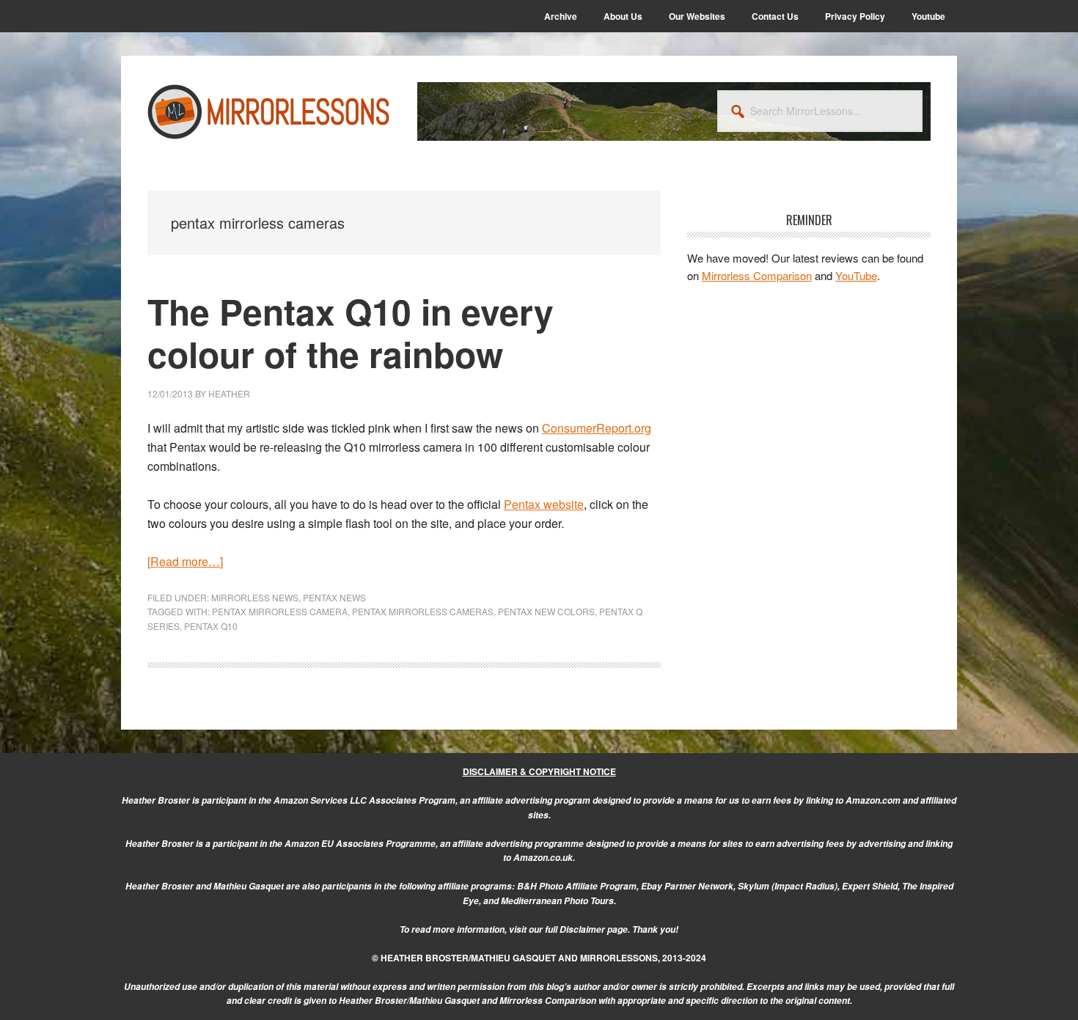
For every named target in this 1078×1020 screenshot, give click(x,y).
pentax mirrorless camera (280, 611)
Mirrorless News (254, 597)
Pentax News (334, 597)
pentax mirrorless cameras (423, 611)
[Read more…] (185, 561)
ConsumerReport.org (596, 427)
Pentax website (544, 504)
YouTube (856, 275)
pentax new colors (546, 611)
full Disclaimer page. (587, 929)
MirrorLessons (269, 111)
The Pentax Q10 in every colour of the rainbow (350, 332)
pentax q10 (211, 626)
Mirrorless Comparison (757, 275)
